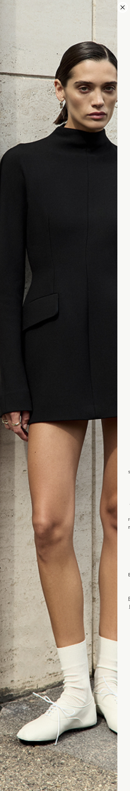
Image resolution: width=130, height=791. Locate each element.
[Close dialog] (122, 7)
